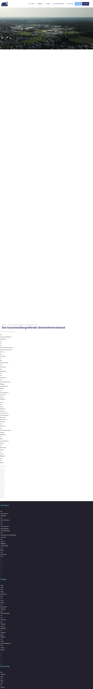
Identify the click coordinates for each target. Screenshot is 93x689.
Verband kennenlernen (2, 482)
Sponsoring (5, 666)
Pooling (3, 579)
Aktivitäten (5, 505)
